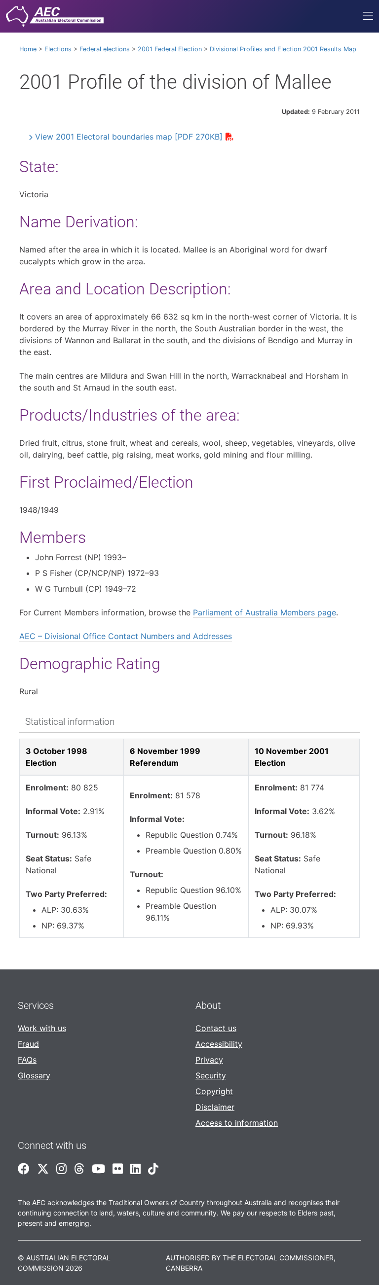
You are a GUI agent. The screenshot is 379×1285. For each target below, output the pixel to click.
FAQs (27, 1060)
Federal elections (104, 49)
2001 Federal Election (170, 49)
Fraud (28, 1044)
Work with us (42, 1028)
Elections (58, 49)
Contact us (215, 1028)
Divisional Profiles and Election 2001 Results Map (283, 49)
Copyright (214, 1091)
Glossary (34, 1075)
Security (210, 1075)
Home (28, 49)
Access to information (236, 1123)
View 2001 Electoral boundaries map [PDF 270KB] (129, 137)
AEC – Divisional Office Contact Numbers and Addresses (125, 636)
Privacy (209, 1060)
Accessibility (218, 1044)
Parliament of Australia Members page (264, 612)
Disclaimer (214, 1107)
